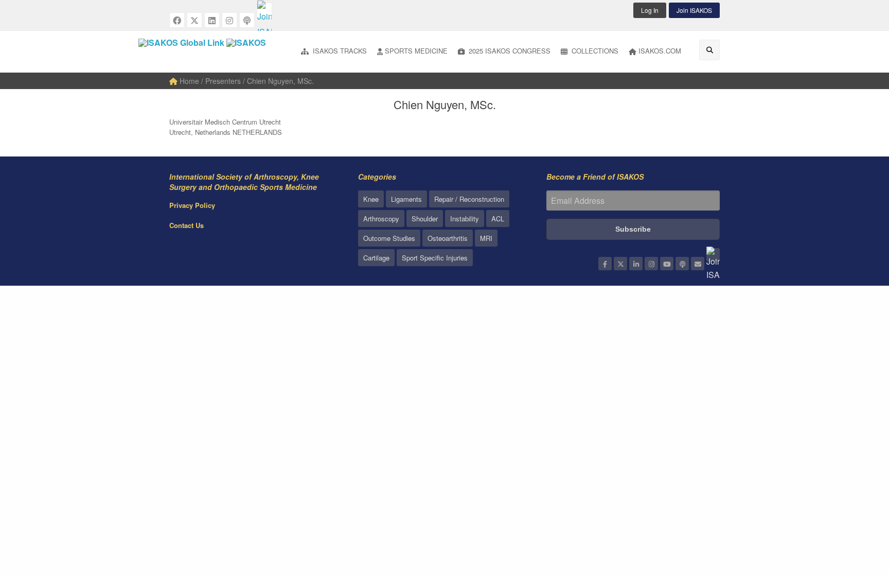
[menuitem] (334, 52)
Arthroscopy (381, 218)
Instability (464, 218)
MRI (486, 238)
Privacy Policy (192, 205)
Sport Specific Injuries (435, 258)
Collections (594, 51)
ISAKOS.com (659, 51)
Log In (650, 10)
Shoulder (425, 218)
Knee (371, 199)
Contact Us (186, 225)
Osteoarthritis (448, 238)
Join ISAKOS (694, 10)
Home (188, 81)
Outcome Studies (389, 238)
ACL (497, 218)
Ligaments (406, 199)
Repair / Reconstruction (469, 199)
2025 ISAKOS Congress (508, 51)
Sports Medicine (416, 51)
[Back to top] (855, 511)
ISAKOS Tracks (339, 51)
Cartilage (376, 258)
